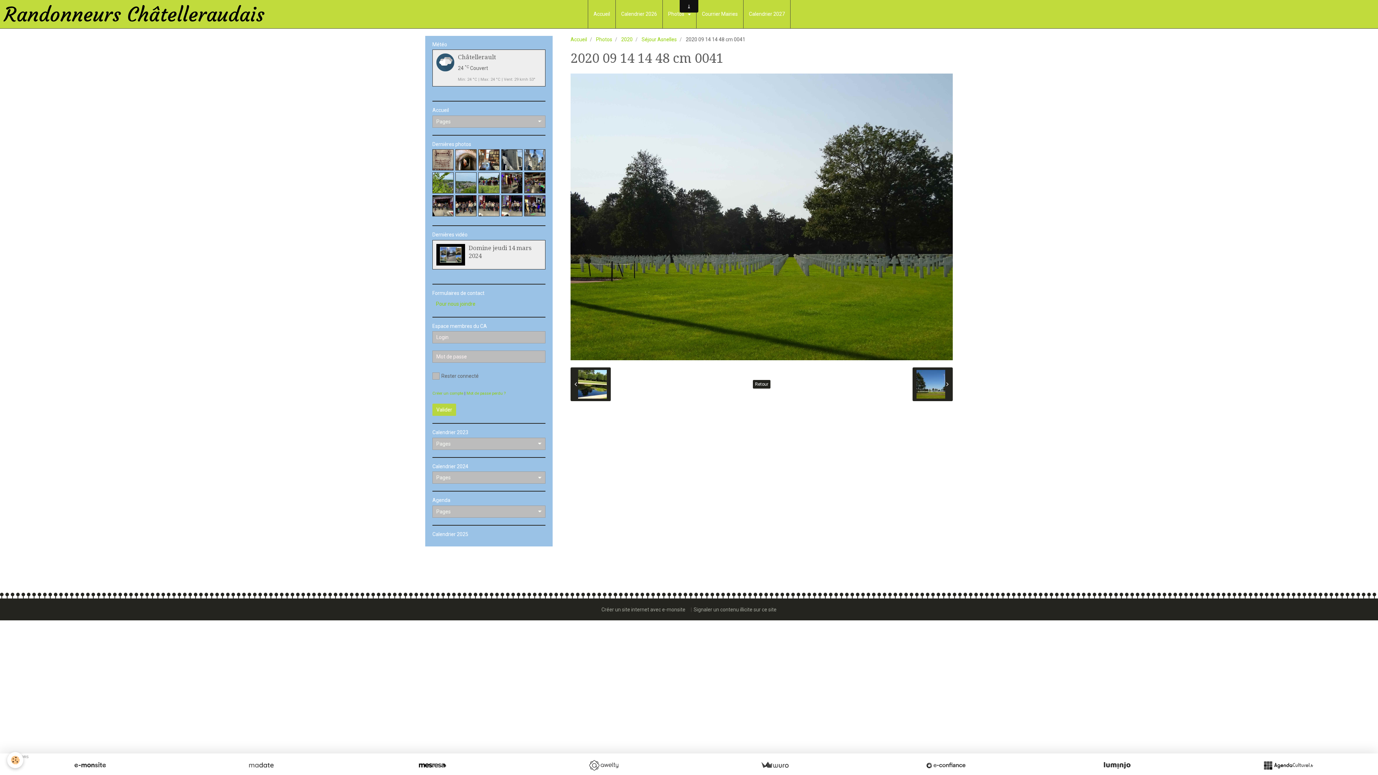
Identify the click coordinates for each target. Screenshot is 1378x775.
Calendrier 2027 (767, 14)
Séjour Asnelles (659, 39)
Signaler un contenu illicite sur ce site (735, 609)
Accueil (602, 14)
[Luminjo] (1117, 765)
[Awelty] (604, 765)
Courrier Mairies (720, 14)
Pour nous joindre (455, 304)
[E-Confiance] (946, 765)
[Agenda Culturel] (1288, 765)
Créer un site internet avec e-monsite (643, 609)
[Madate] (261, 765)
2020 (627, 39)
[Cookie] (15, 760)
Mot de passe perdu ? (486, 393)
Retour (761, 384)
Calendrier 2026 (639, 14)
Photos (676, 14)
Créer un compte (447, 393)
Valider (444, 410)
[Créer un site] (90, 765)
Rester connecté (460, 376)
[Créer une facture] (775, 765)
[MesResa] (432, 765)
